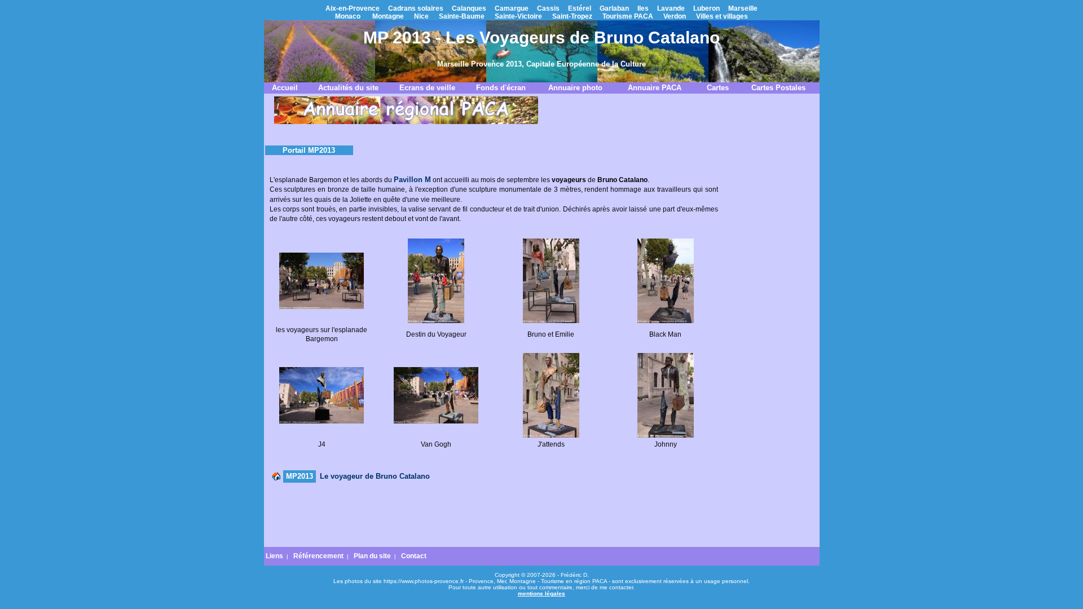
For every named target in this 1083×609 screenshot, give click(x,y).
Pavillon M (412, 179)
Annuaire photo (575, 87)
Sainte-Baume (462, 16)
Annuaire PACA (654, 87)
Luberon (706, 8)
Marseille (743, 8)
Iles (643, 8)
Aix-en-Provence (352, 8)
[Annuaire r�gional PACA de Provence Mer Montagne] (406, 122)
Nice (421, 16)
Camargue (512, 8)
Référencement (318, 556)
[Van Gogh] (436, 421)
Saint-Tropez (572, 16)
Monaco (347, 16)
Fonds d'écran (501, 87)
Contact (413, 556)
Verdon (674, 16)
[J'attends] (551, 435)
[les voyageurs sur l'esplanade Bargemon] (321, 307)
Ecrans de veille (427, 87)
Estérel (579, 8)
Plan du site (372, 556)
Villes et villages (722, 16)
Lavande (671, 8)
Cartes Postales (778, 87)
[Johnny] (665, 435)
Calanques (469, 8)
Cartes (718, 87)
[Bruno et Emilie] (551, 321)
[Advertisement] (493, 515)
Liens (274, 556)
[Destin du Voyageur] (436, 321)
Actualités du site (348, 87)
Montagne (388, 16)
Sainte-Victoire (518, 16)
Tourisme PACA (627, 16)
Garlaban (614, 8)
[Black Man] (665, 321)
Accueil (285, 87)
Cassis (548, 8)
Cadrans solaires (415, 8)
